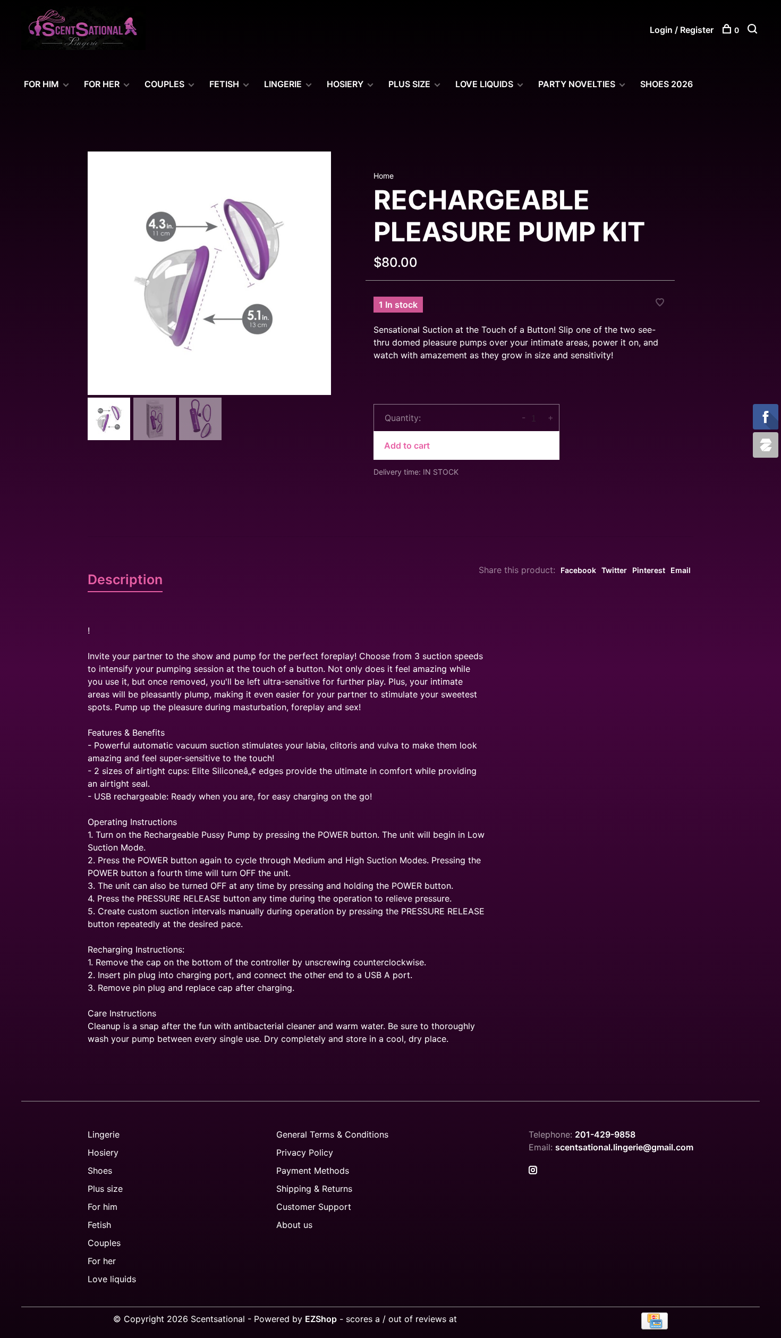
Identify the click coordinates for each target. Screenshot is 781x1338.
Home (383, 175)
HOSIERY (345, 84)
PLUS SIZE (409, 84)
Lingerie (283, 84)
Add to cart (407, 445)
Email (680, 570)
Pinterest (648, 570)
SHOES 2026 (666, 84)
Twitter (614, 570)
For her (102, 1261)
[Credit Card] (654, 1326)
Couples (104, 1243)
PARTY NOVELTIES (576, 84)
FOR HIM (41, 84)
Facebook (578, 570)
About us (294, 1224)
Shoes (100, 1170)
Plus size (105, 1188)
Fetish (99, 1224)
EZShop (321, 1319)
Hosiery (103, 1152)
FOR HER (102, 84)
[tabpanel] (209, 273)
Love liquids (112, 1279)
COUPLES (164, 84)
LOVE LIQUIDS (484, 84)
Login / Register (682, 29)
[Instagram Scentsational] (533, 1170)
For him (102, 1206)
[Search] (754, 30)
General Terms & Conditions (332, 1134)
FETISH (224, 84)
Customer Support (313, 1206)
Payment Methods (312, 1170)
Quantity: (403, 418)
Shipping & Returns (314, 1188)
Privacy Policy (304, 1152)
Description (125, 579)
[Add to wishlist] (660, 303)
